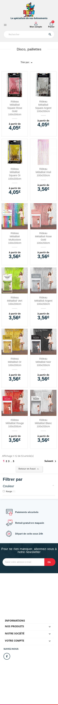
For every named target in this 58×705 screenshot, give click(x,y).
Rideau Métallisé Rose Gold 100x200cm (43, 238)
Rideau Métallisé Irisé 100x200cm (43, 172)
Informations (15, 620)
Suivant (50, 461)
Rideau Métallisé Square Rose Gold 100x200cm (14, 108)
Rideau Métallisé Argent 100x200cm (43, 300)
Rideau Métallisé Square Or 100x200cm (14, 174)
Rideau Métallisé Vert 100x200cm (14, 300)
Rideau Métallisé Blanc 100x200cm (43, 423)
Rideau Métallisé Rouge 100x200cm (15, 423)
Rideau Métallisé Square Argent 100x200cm (43, 106)
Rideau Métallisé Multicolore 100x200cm (14, 238)
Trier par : (27, 62)
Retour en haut (29, 469)
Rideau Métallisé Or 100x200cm (14, 362)
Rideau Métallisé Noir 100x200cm (43, 362)
